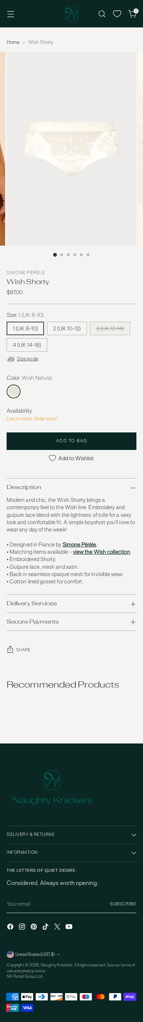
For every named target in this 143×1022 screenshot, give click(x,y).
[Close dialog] (135, 485)
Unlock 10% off (37, 533)
